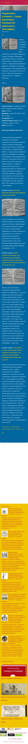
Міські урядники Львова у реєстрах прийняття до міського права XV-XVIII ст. (17, 596)
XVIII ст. (23, 429)
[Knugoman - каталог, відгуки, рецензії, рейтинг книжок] (3, 736)
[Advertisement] (14, 459)
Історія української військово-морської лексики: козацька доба (16, 510)
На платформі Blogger (15, 739)
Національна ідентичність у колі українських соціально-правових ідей (16, 555)
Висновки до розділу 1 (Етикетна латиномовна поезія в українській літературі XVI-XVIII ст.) (17, 618)
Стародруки (18, 429)
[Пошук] (26, 2)
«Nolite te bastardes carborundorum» (12, 678)
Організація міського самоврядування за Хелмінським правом (15, 575)
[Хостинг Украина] (12, 733)
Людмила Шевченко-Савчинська (8, 429)
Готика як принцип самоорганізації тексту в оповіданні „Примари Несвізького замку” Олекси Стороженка (13, 640)
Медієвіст (7, 2)
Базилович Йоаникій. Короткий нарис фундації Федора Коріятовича (13, 192)
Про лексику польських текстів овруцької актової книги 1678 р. (16, 533)
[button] (3, 35)
